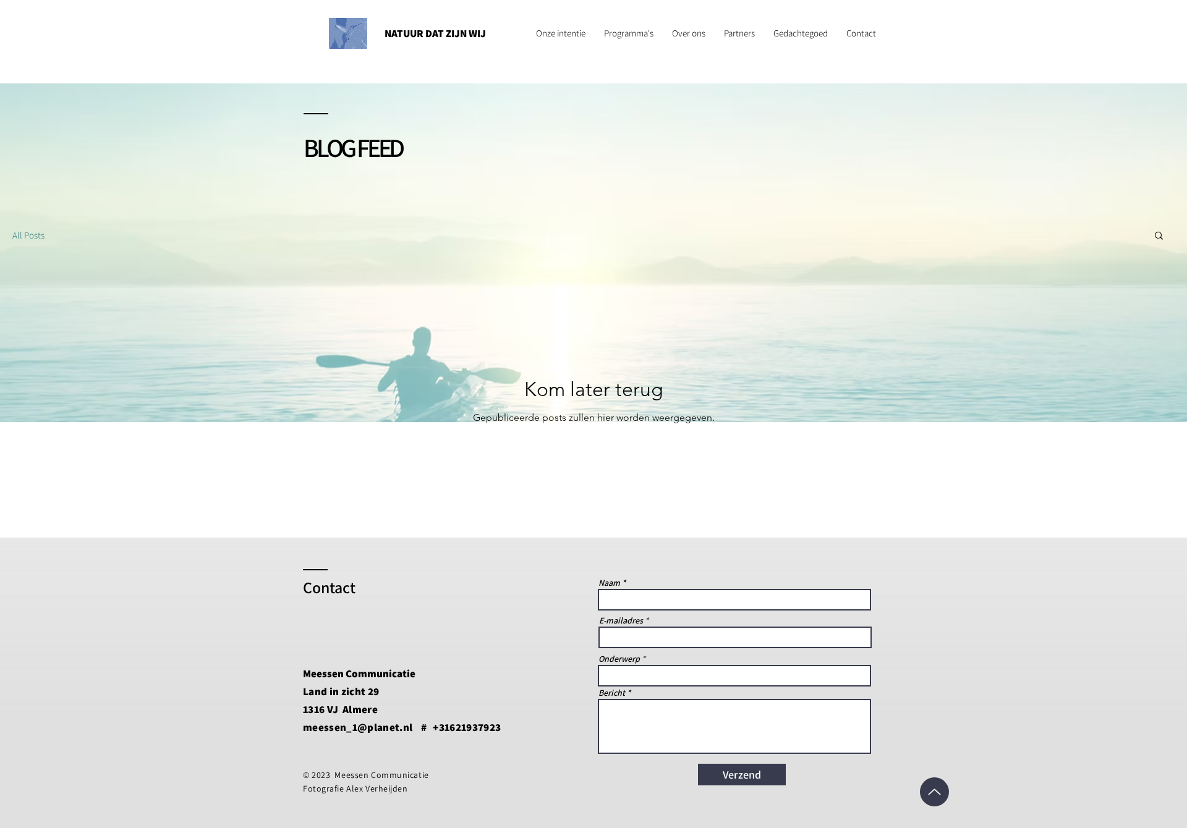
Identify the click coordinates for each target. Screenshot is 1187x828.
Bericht (611, 692)
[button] (1159, 236)
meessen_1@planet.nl (357, 727)
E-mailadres (621, 620)
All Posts (28, 235)
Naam (609, 582)
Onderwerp (619, 658)
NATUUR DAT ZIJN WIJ (435, 33)
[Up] (934, 791)
